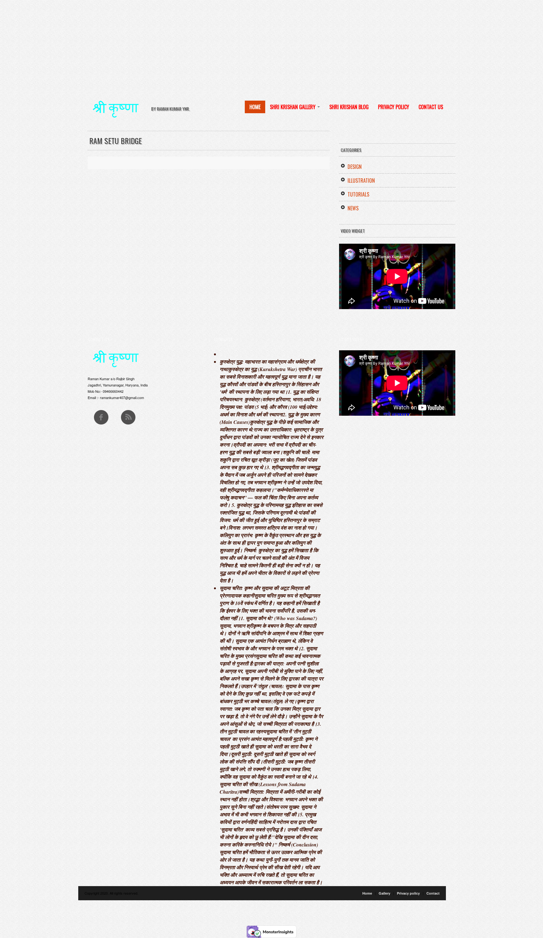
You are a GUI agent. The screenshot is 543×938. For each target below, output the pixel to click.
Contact (433, 893)
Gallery (384, 893)
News (353, 208)
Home (255, 107)
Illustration (361, 180)
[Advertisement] (188, 44)
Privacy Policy (393, 107)
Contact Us (431, 107)
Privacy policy (408, 893)
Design (355, 166)
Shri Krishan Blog (349, 107)
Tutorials (358, 194)
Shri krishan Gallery (293, 107)
